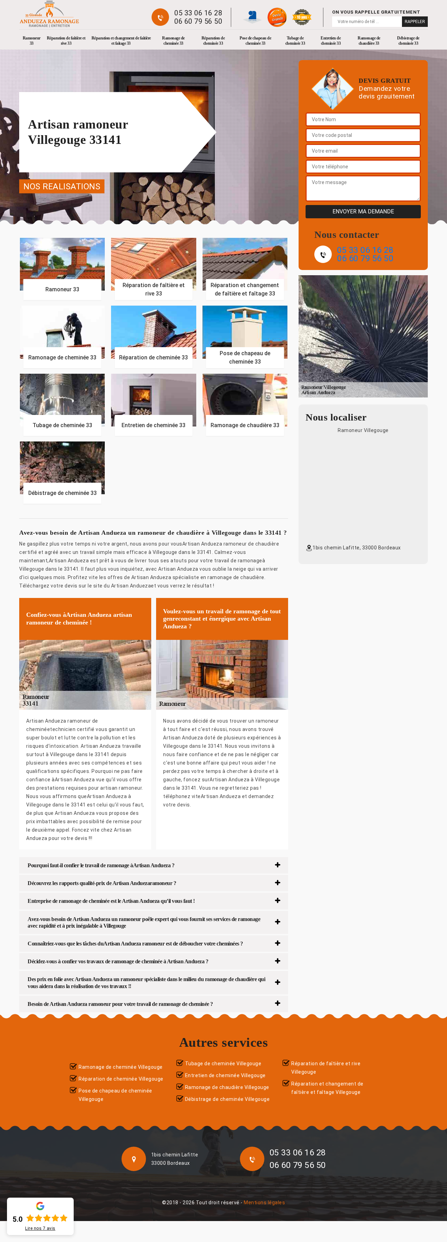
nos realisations (61, 186)
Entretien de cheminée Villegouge (225, 1075)
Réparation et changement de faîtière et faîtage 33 (121, 41)
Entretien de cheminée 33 (330, 41)
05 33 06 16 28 (198, 13)
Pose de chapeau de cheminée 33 (255, 41)
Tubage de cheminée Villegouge (223, 1063)
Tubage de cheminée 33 (295, 41)
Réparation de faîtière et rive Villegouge (325, 1068)
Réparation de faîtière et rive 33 (66, 41)
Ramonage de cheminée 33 (173, 41)
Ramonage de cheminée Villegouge (121, 1067)
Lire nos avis (40, 1228)
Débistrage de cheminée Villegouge (227, 1099)
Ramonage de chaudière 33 (369, 41)
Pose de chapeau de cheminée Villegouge (115, 1095)
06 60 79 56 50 (198, 21)
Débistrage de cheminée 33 (408, 41)
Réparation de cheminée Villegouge (121, 1079)
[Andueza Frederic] (49, 14)
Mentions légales (264, 1202)
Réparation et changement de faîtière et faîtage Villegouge (327, 1088)
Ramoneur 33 (32, 41)
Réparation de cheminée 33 (213, 41)
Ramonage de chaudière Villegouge (227, 1087)
